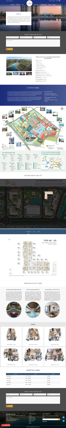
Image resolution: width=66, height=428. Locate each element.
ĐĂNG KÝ (9, 406)
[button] (4, 73)
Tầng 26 (38, 231)
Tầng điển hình (28, 231)
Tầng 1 (34, 231)
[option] (19, 64)
